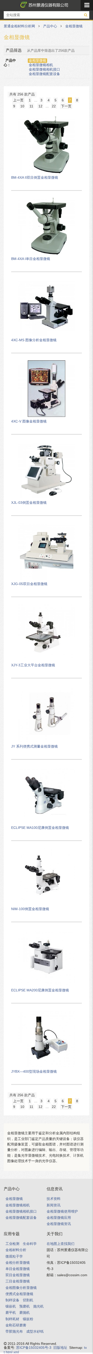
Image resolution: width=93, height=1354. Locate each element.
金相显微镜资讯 (59, 1224)
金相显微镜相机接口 (44, 69)
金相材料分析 (15, 1250)
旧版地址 (60, 1348)
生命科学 (30, 1244)
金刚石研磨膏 (15, 1325)
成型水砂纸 (35, 1331)
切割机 (28, 1300)
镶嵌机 (10, 1306)
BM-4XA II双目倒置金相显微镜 (34, 177)
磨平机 (10, 1312)
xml (16, 1352)
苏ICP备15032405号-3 (33, 1348)
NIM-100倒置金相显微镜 (30, 909)
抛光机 (38, 1306)
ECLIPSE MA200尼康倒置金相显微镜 (40, 990)
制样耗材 (12, 1319)
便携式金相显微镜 (19, 1294)
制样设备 (12, 1300)
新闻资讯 (54, 1205)
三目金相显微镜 (17, 1281)
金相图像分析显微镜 (21, 1288)
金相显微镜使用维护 (62, 1211)
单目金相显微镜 (17, 1269)
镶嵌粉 (28, 1319)
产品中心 (50, 26)
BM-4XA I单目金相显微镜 (30, 259)
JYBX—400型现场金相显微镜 (34, 1071)
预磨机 (24, 1306)
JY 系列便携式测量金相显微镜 (34, 746)
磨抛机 (24, 1312)
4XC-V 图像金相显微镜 (29, 421)
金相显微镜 (74, 26)
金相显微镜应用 (59, 1218)
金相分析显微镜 (17, 1263)
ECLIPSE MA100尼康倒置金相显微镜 (40, 828)
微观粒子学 (14, 1256)
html (9, 1352)
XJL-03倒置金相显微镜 (29, 503)
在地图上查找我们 (60, 1244)
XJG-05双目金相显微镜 (29, 584)
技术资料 (54, 1199)
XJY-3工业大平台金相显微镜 (33, 665)
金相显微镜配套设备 (44, 74)
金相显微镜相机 (41, 65)
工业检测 (12, 1244)
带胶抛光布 (14, 1331)
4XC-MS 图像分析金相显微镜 (34, 340)
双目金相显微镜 (17, 1275)
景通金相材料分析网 (43, 5)
